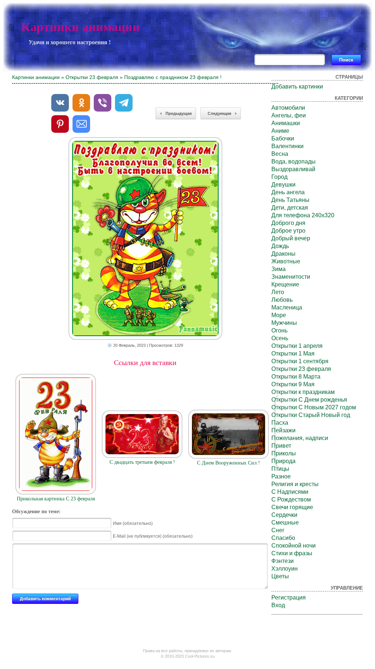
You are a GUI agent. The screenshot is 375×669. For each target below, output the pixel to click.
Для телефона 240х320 (302, 215)
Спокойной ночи (293, 545)
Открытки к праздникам (303, 392)
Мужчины (284, 323)
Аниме (280, 131)
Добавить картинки (297, 86)
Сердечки (284, 515)
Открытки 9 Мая (293, 384)
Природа (283, 461)
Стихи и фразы (291, 553)
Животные (285, 261)
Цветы (280, 576)
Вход (278, 605)
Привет (281, 446)
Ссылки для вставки (145, 362)
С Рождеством (291, 499)
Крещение (285, 284)
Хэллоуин (284, 568)
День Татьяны (290, 200)
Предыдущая (179, 113)
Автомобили (288, 108)
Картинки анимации (80, 27)
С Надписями (289, 492)
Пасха (279, 423)
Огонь (279, 330)
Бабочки (282, 138)
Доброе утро (288, 231)
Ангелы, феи (288, 115)
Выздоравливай (293, 169)
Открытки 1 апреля (297, 346)
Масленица (286, 307)
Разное (281, 476)
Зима (278, 269)
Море (278, 315)
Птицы (280, 469)
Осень (279, 338)
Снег (278, 530)
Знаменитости (290, 277)
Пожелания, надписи (299, 438)
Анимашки (285, 123)
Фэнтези (282, 561)
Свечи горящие (292, 507)
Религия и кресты (295, 484)
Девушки (283, 184)
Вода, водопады (293, 161)
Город (279, 177)
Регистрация (288, 597)
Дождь (280, 246)
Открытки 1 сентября (299, 361)
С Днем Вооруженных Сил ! (228, 463)
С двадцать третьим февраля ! (142, 462)
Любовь (282, 300)
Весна (279, 154)
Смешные (285, 522)
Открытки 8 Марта (295, 376)
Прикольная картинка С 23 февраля (56, 498)
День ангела (288, 192)
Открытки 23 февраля (92, 77)
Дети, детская (289, 207)
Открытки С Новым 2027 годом (313, 407)
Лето (277, 292)
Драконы (283, 254)
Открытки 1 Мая (293, 353)
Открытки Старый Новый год (310, 415)
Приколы (283, 453)
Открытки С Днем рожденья (309, 399)
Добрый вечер (290, 238)
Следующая (219, 113)
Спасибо (283, 538)
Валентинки (287, 146)
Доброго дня (288, 223)
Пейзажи (283, 430)
